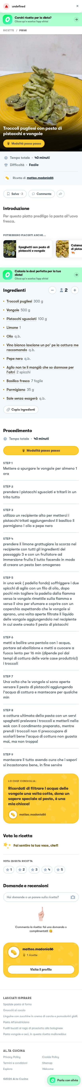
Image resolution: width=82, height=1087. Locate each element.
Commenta (44, 194)
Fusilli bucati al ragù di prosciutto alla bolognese (33, 1028)
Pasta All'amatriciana (16, 1022)
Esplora (7, 1068)
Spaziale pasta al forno (17, 1004)
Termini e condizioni (15, 1063)
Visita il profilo (41, 969)
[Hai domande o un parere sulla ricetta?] (37, 897)
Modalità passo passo (26, 143)
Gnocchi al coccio (14, 1010)
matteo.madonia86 (40, 178)
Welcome (47, 1068)
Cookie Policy (50, 1057)
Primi (23, 30)
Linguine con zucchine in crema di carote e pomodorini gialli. (40, 1016)
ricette (8, 30)
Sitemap (47, 1063)
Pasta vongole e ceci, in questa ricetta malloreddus (34, 1034)
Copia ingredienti (23, 409)
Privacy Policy (11, 1057)
